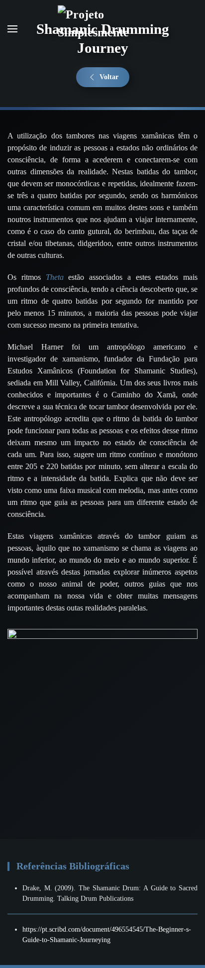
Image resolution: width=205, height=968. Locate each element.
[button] (12, 28)
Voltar (109, 77)
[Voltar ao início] (102, 28)
